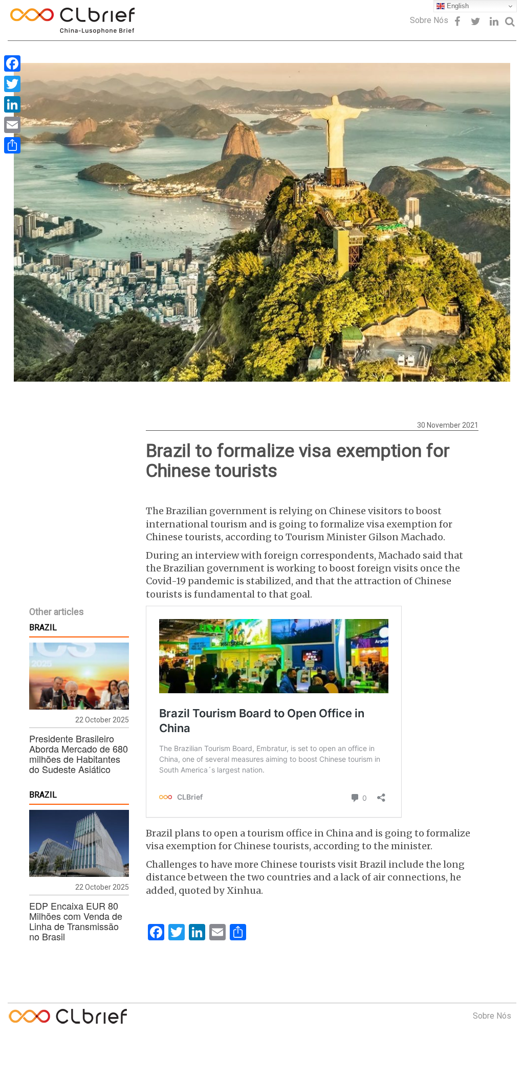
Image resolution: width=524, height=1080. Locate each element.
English (457, 6)
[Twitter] (12, 84)
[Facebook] (12, 63)
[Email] (12, 125)
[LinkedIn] (12, 104)
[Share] (12, 145)
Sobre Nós (429, 20)
